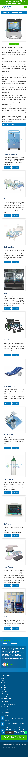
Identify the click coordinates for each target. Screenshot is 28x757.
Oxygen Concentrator (10, 154)
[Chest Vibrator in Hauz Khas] (14, 553)
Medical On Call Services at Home (9, 704)
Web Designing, (20, 748)
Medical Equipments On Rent (8, 709)
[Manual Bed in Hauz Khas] (14, 185)
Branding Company (17, 749)
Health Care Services (6, 707)
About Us (3, 680)
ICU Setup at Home (10, 617)
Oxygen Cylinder (9, 479)
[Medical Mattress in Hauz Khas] (14, 372)
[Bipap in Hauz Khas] (14, 279)
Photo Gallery (4, 683)
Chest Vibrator (8, 567)
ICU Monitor (7, 524)
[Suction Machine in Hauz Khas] (14, 420)
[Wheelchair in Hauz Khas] (14, 326)
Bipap (5, 293)
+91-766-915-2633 (15, 737)
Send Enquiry (15, 167)
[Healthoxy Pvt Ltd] (6, 7)
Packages (3, 685)
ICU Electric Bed (9, 247)
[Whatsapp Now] (25, 732)
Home (2, 678)
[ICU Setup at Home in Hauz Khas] (14, 603)
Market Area (4, 691)
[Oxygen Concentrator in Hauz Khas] (14, 140)
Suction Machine (9, 434)
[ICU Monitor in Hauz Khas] (14, 510)
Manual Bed (7, 199)
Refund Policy (4, 694)
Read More (6, 167)
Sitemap (3, 689)
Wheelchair (7, 340)
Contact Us (3, 687)
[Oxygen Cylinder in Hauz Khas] (14, 465)
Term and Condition (6, 698)
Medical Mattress (9, 386)
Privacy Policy (4, 696)
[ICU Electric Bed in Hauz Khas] (14, 233)
